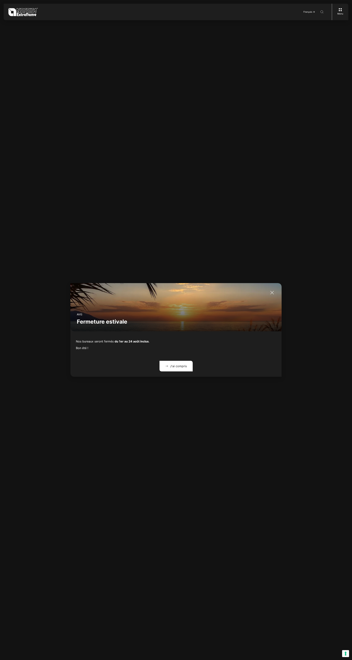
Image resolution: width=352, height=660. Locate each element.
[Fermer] (272, 293)
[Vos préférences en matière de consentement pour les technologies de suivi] (345, 653)
